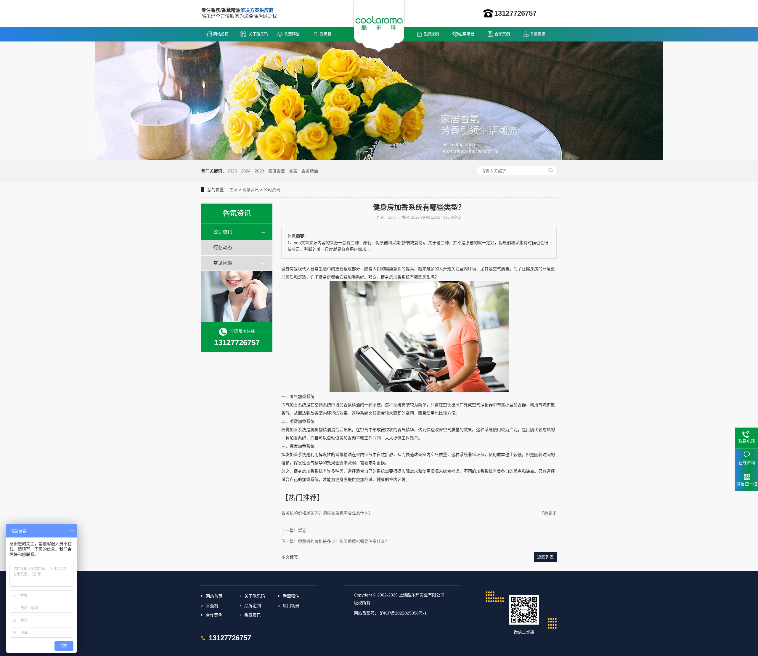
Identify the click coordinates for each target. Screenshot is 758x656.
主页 (233, 189)
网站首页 (221, 34)
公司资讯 (272, 189)
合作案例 (502, 34)
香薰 (293, 171)
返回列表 (545, 557)
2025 (232, 171)
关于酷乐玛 (258, 34)
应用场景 (466, 34)
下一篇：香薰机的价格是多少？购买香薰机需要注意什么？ (335, 541)
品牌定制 (431, 34)
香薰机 (325, 34)
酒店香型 (276, 171)
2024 (245, 171)
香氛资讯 (537, 34)
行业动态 (222, 247)
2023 (259, 171)
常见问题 (222, 262)
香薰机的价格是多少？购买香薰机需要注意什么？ (326, 513)
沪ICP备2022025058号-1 (403, 613)
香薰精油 (292, 34)
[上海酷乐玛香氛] (379, 27)
